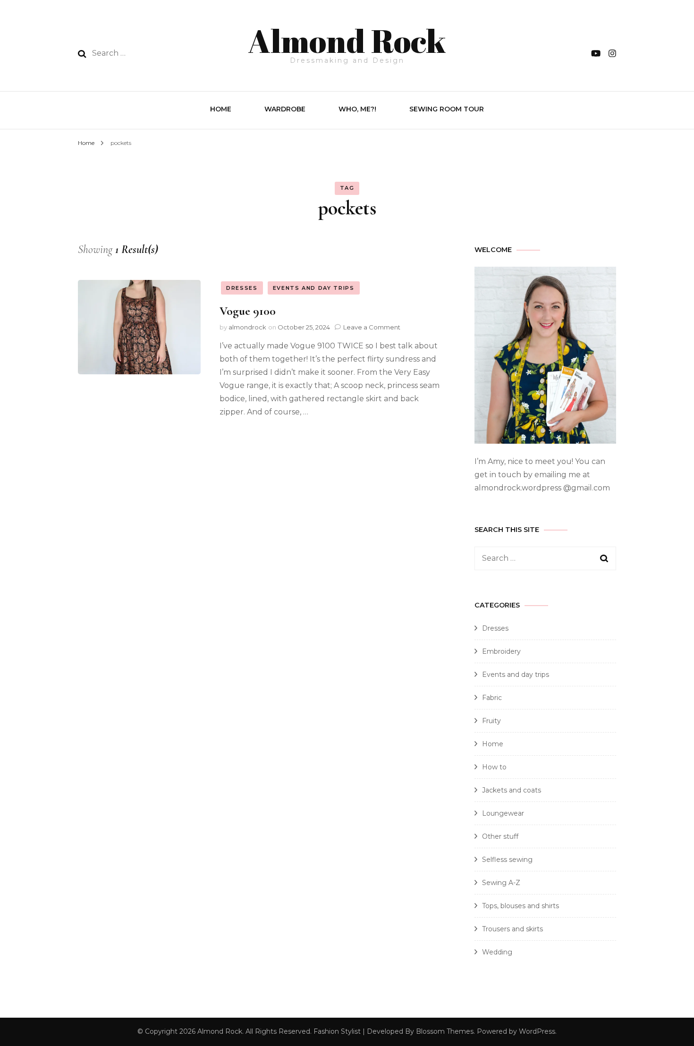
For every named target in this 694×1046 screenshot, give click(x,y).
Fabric (492, 697)
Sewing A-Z (501, 882)
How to (494, 767)
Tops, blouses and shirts (520, 906)
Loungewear (503, 813)
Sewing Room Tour (446, 109)
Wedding (497, 952)
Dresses (242, 288)
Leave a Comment (371, 327)
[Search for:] (152, 53)
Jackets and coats (511, 790)
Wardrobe (284, 109)
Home (220, 109)
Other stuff (500, 836)
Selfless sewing (507, 859)
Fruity (491, 721)
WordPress (537, 1031)
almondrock (247, 327)
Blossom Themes (445, 1031)
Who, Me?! (357, 109)
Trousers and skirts (512, 929)
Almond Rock (347, 40)
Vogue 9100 (248, 311)
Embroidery (501, 651)
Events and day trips (314, 288)
